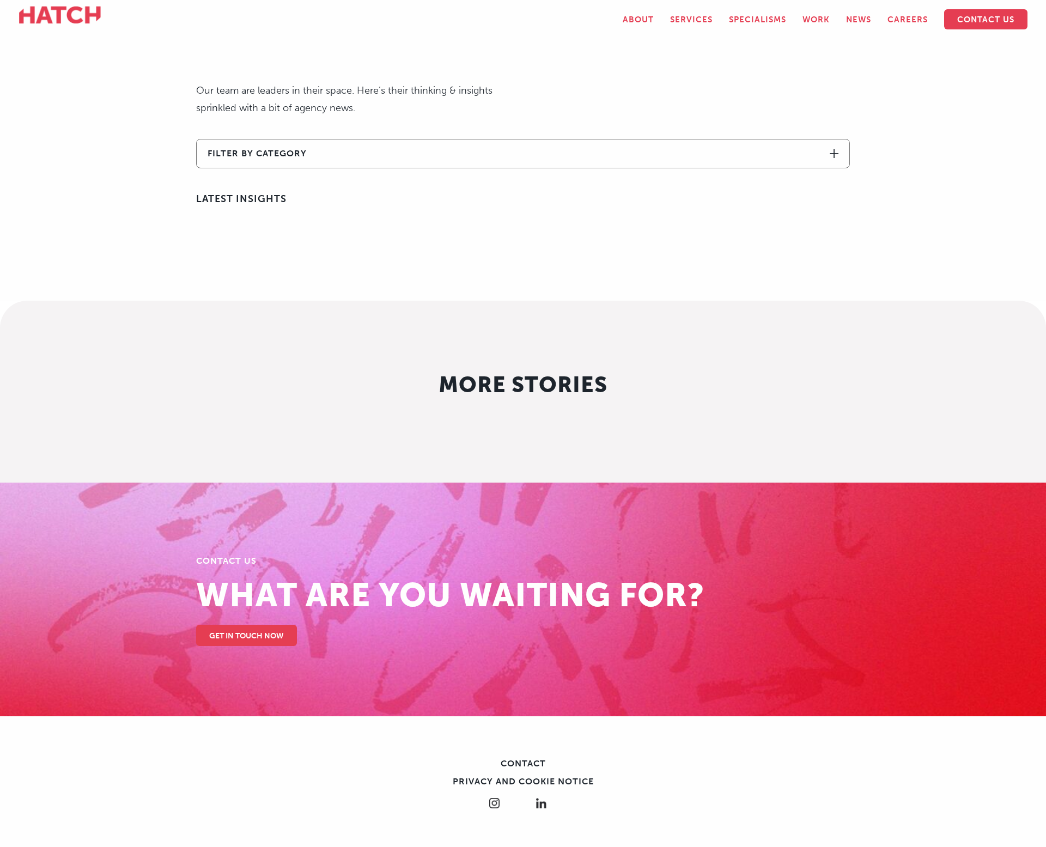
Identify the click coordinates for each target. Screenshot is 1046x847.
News (858, 20)
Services (691, 20)
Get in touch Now (246, 636)
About (638, 20)
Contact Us (985, 20)
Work (816, 20)
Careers (907, 20)
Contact (523, 763)
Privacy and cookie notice (523, 781)
